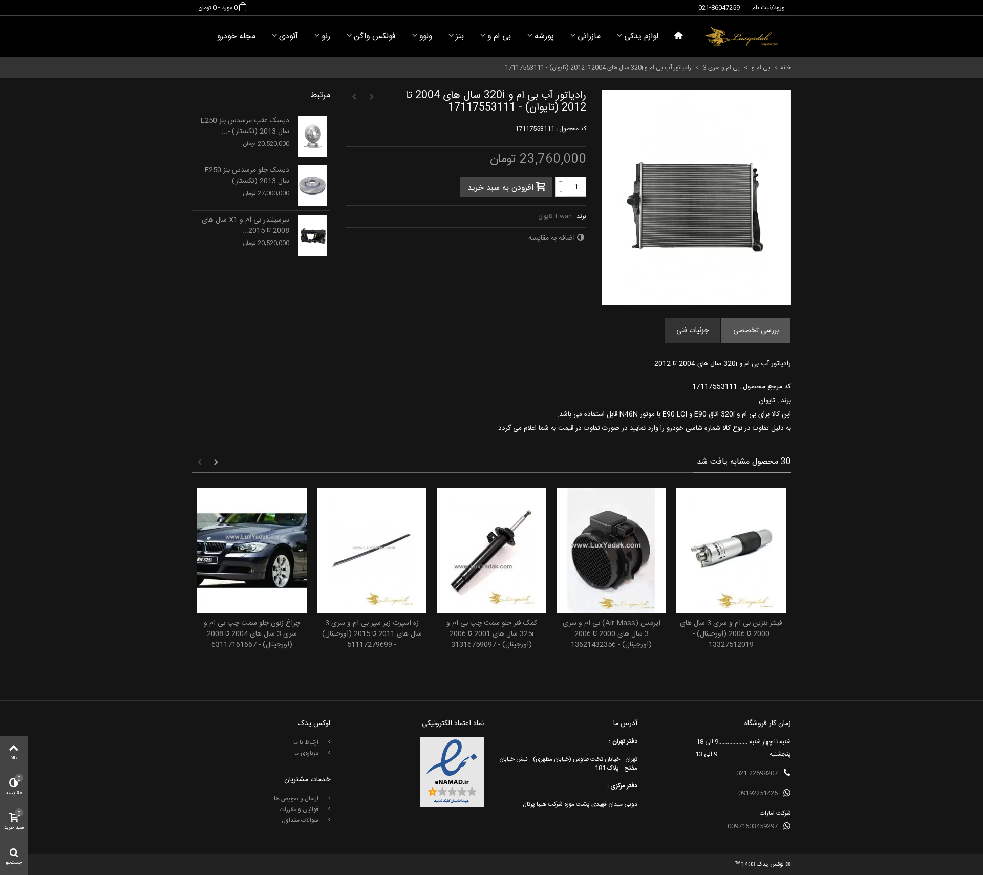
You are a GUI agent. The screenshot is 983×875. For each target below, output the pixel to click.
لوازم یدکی (641, 36)
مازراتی (589, 36)
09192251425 (758, 793)
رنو (326, 36)
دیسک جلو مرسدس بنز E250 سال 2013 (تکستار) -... (246, 176)
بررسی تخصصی (756, 330)
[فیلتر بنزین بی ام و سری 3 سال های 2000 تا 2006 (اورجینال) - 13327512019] (731, 551)
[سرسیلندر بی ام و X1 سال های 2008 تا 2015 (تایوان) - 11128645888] (312, 235)
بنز (460, 36)
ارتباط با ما (306, 742)
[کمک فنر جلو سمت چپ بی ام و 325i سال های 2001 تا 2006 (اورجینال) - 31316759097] (491, 551)
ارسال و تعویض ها (297, 799)
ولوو (425, 36)
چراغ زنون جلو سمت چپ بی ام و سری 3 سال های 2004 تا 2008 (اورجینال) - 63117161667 (252, 634)
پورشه (544, 36)
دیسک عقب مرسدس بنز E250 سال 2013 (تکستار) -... (244, 126)
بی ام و (499, 36)
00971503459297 (753, 826)
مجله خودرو (236, 36)
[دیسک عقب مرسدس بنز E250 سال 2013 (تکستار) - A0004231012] (312, 136)
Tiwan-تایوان (555, 216)
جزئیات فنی (692, 330)
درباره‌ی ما (307, 753)
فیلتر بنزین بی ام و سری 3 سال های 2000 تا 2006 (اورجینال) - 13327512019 (731, 634)
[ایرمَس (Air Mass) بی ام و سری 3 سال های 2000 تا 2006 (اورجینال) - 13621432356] (611, 551)
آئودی (288, 36)
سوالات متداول (301, 820)
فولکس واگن (375, 36)
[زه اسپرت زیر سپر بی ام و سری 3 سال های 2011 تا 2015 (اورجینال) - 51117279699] (371, 551)
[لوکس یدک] (741, 36)
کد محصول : (571, 129)
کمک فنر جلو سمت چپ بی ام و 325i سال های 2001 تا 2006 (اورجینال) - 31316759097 (491, 634)
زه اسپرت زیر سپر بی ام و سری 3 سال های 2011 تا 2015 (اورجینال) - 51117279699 (372, 634)
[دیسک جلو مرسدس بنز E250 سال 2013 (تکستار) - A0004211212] (312, 185)
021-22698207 (757, 773)
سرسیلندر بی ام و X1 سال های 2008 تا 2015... (245, 225)
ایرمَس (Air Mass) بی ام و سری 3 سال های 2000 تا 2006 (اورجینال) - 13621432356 (611, 634)
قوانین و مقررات (300, 809)
